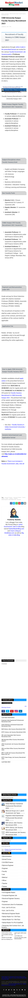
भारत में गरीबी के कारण (18, 936)
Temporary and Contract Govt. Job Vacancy (12, 926)
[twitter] (7, 711)
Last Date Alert (7, 850)
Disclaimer (12, 976)
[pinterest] (12, 711)
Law (3, 874)
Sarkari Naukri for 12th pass (11, 916)
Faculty (2, 498)
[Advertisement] (14, 144)
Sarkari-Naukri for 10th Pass (11, 919)
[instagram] (16, 711)
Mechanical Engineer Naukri (11, 913)
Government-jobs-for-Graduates (12, 904)
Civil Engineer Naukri (8, 892)
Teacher (4, 883)
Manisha (4, 26)
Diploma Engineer (7, 865)
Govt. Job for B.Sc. (8, 910)
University (19, 499)
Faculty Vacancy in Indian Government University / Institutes (15, 427)
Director (23, 497)
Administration (6, 856)
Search (10, 978)
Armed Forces (6, 859)
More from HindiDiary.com (6, 939)
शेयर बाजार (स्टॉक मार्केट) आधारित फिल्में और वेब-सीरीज (20, 938)
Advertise (21, 978)
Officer (4, 880)
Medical (4, 877)
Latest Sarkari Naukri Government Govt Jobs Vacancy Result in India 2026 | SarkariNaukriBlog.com (14, 995)
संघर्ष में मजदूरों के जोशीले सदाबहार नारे (20, 933)
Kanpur (6, 498)
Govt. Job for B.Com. (9, 907)
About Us (7, 976)
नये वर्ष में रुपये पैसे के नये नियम (6, 933)
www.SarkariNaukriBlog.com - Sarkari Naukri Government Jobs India (13, 984)
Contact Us (15, 978)
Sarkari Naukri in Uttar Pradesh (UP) (8, 499)
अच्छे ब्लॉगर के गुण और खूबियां (6, 937)
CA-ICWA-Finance (7, 862)
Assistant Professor (8, 497)
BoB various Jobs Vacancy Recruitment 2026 (13, 729)
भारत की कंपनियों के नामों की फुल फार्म (7, 935)
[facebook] (3, 711)
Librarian (11, 498)
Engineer (5, 868)
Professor (16, 498)
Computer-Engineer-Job (9, 895)
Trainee (4, 886)
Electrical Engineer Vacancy (11, 898)
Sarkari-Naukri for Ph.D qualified (12, 922)
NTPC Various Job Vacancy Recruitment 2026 (13, 732)
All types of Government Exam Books (13, 849)
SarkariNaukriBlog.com (16, 529)
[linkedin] (20, 711)
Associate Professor (17, 497)
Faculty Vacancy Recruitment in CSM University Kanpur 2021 (11, 395)
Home (2, 976)
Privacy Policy (18, 976)
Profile (24, 978)
